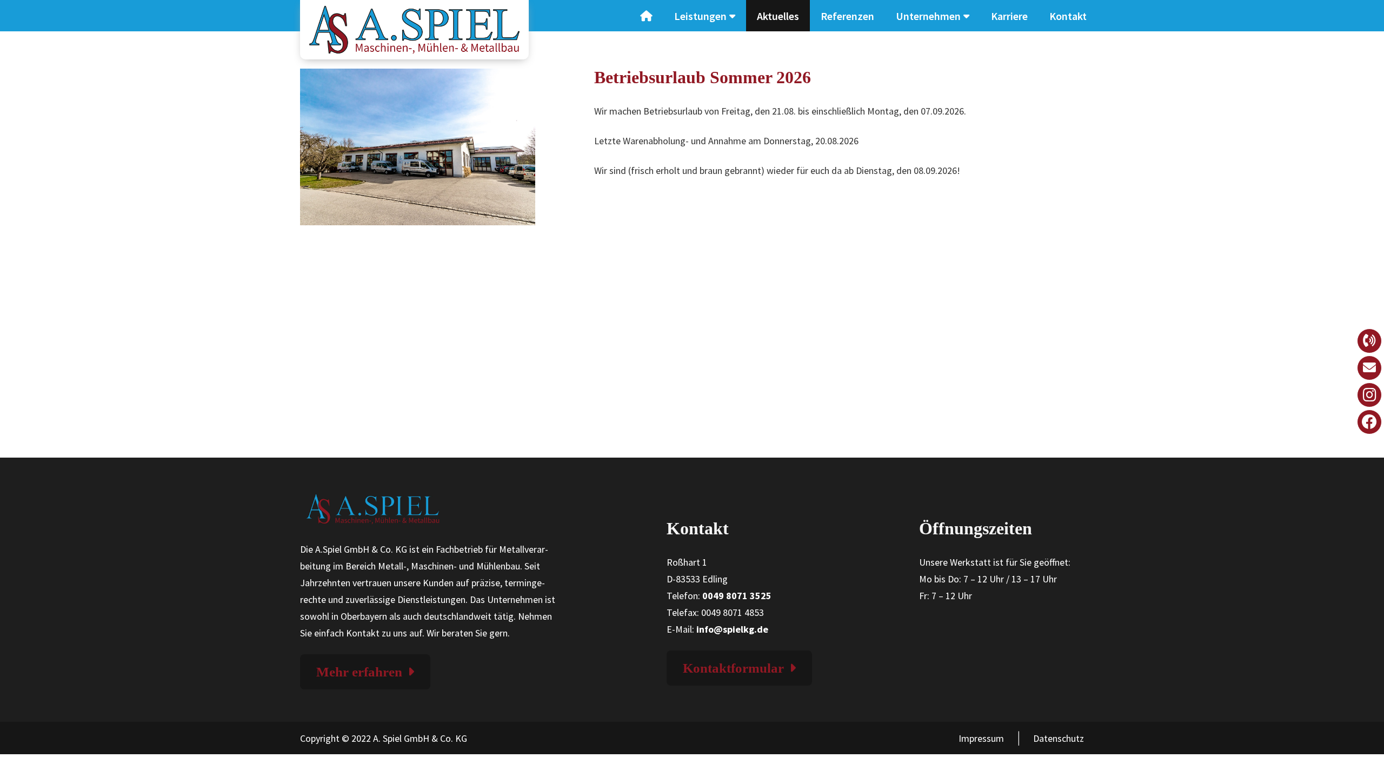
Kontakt (1068, 16)
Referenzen (847, 16)
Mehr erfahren (359, 672)
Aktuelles (778, 16)
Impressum (981, 738)
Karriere (1009, 16)
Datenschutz (1058, 738)
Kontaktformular (733, 668)
